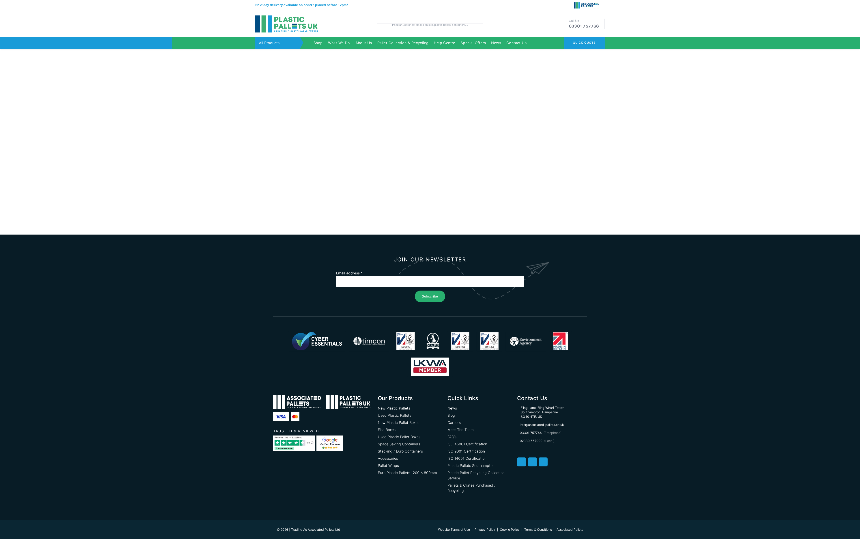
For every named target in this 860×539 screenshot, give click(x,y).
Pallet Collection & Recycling (403, 43)
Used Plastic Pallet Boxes (399, 437)
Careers (454, 422)
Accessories (388, 458)
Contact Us (516, 43)
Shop (318, 43)
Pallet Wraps (388, 465)
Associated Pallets (570, 529)
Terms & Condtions (538, 529)
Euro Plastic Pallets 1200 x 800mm (407, 472)
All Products (269, 43)
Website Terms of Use (454, 529)
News (496, 43)
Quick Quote (584, 42)
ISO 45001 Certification (467, 444)
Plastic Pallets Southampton (470, 465)
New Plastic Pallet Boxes (398, 422)
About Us (363, 43)
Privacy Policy (485, 529)
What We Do (339, 43)
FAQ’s (451, 437)
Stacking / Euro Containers (400, 451)
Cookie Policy (510, 529)
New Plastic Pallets (394, 408)
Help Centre (444, 43)
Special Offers (473, 43)
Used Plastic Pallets (394, 415)
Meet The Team (460, 429)
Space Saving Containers (399, 444)
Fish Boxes (387, 429)
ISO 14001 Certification (466, 458)
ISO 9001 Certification (466, 451)
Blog (451, 415)
